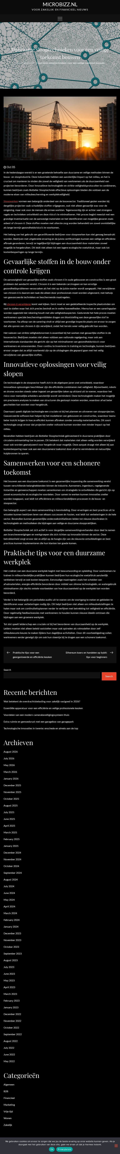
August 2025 (11, 805)
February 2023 (12, 1001)
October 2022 (11, 1027)
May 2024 (9, 900)
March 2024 (10, 913)
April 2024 (9, 906)
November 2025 (12, 792)
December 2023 (12, 933)
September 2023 (13, 953)
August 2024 (11, 879)
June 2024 (9, 893)
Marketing (9, 1105)
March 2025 (10, 832)
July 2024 (9, 886)
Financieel (9, 1098)
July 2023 (9, 967)
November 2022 (12, 1021)
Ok (51, 1149)
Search (7, 670)
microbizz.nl (60, 4)
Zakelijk (8, 1125)
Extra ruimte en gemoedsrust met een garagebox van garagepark (39, 722)
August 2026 (11, 752)
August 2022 (11, 1041)
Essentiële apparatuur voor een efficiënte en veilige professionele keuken (43, 708)
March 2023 (10, 994)
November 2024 (12, 859)
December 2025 (12, 785)
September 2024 (13, 873)
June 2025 (9, 819)
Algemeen (9, 1084)
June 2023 (9, 974)
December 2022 (12, 1014)
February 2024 (12, 920)
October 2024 (11, 866)
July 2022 (9, 1048)
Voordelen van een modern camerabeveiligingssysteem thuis (36, 715)
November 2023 (12, 940)
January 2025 (11, 846)
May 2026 (9, 765)
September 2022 (13, 1034)
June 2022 (9, 1054)
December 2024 (12, 852)
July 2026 (9, 758)
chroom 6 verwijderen (19, 304)
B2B (6, 1091)
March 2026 (10, 772)
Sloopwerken (11, 201)
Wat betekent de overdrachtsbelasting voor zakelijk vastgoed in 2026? (42, 701)
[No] (116, 1145)
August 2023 (11, 960)
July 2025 (9, 812)
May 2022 (9, 1061)
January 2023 (11, 1007)
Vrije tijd (8, 1111)
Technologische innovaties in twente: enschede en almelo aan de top (41, 728)
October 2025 (11, 799)
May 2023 (9, 980)
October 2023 (11, 947)
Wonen (8, 1118)
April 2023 (9, 987)
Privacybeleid (64, 1149)
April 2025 (9, 826)
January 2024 (11, 927)
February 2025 (12, 839)
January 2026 (11, 778)
